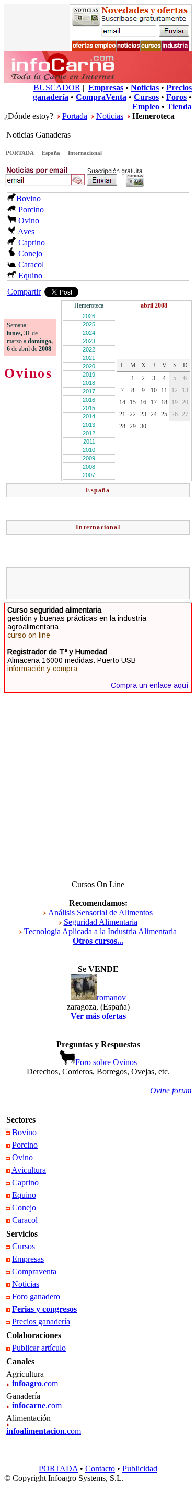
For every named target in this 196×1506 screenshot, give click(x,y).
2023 (89, 341)
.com (35, 1383)
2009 (89, 458)
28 (122, 426)
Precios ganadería (41, 1321)
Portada (74, 115)
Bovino (28, 198)
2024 (89, 333)
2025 (89, 324)
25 (164, 414)
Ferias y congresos (44, 1309)
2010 (89, 450)
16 (143, 402)
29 (133, 426)
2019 (89, 374)
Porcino (31, 209)
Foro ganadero (36, 1296)
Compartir (24, 291)
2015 (89, 408)
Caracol (31, 264)
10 (154, 390)
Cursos (23, 1246)
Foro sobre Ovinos (106, 1062)
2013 (89, 425)
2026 (89, 316)
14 (122, 402)
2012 (89, 433)
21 (122, 414)
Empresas (28, 1258)
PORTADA (20, 153)
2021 (89, 358)
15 (133, 402)
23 (143, 414)
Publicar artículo (39, 1347)
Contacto (100, 1468)
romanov (111, 997)
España (51, 153)
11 (164, 390)
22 (133, 414)
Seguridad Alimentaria (100, 922)
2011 (89, 441)
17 (154, 402)
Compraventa (34, 1271)
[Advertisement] (102, 583)
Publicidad (139, 1468)
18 (164, 402)
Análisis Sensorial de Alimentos (100, 912)
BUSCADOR (56, 87)
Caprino (31, 242)
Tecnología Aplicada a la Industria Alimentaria (100, 931)
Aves (26, 231)
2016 (89, 400)
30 (143, 426)
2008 (89, 466)
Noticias (109, 115)
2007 (89, 475)
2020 (89, 366)
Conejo (30, 253)
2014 (89, 416)
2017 (89, 391)
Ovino (28, 220)
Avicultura (28, 1169)
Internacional (85, 153)
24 (154, 414)
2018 (89, 383)
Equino (30, 275)
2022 (89, 349)
